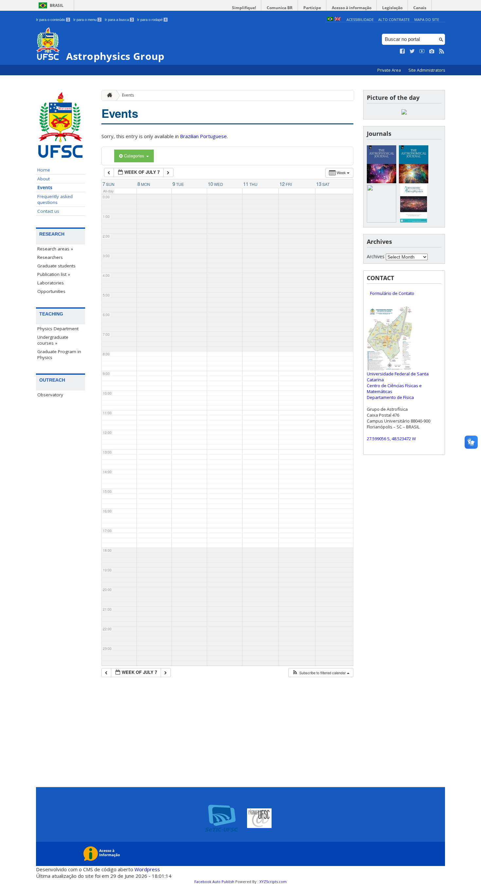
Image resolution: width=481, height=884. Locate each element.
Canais (419, 7)
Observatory (50, 395)
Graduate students (56, 266)
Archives (375, 256)
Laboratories (50, 283)
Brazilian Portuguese (203, 136)
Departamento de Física (390, 397)
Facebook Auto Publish (214, 881)
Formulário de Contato (392, 293)
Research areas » (55, 249)
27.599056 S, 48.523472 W (391, 439)
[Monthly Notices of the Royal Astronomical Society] (381, 221)
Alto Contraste (394, 19)
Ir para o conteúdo (52, 20)
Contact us (48, 211)
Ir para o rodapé (152, 20)
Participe (312, 7)
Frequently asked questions (55, 199)
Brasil (56, 5)
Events (44, 187)
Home (43, 170)
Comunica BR (280, 7)
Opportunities (51, 291)
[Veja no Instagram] (432, 51)
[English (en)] (338, 19)
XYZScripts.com (273, 881)
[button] (321, 672)
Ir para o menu (86, 20)
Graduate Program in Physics (59, 354)
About (43, 179)
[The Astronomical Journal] (413, 181)
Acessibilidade (360, 19)
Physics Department (58, 329)
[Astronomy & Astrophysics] (413, 221)
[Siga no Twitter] (412, 51)
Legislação (392, 7)
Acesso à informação (351, 7)
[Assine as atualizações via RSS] (441, 51)
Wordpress (147, 869)
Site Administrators (426, 70)
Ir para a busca (119, 20)
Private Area (389, 70)
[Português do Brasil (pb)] (330, 19)
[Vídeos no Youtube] (422, 51)
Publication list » (53, 274)
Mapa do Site (426, 19)
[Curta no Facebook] (402, 51)
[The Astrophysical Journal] (381, 181)
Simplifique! (244, 7)
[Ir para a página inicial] (108, 95)
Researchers (50, 257)
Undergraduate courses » (52, 340)
